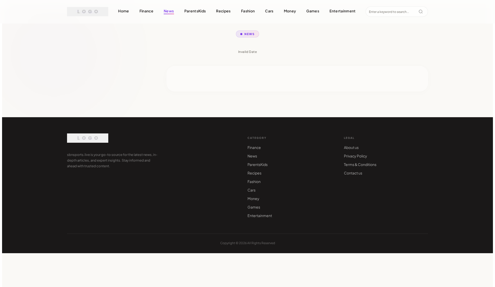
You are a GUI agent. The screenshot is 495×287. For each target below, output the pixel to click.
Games (312, 11)
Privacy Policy (355, 156)
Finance (146, 11)
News (169, 11)
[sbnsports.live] (87, 11)
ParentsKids (195, 11)
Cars (269, 11)
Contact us (353, 173)
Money (290, 11)
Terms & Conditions (360, 164)
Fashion (248, 11)
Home (123, 11)
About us (351, 147)
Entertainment (342, 11)
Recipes (223, 11)
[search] (420, 11)
